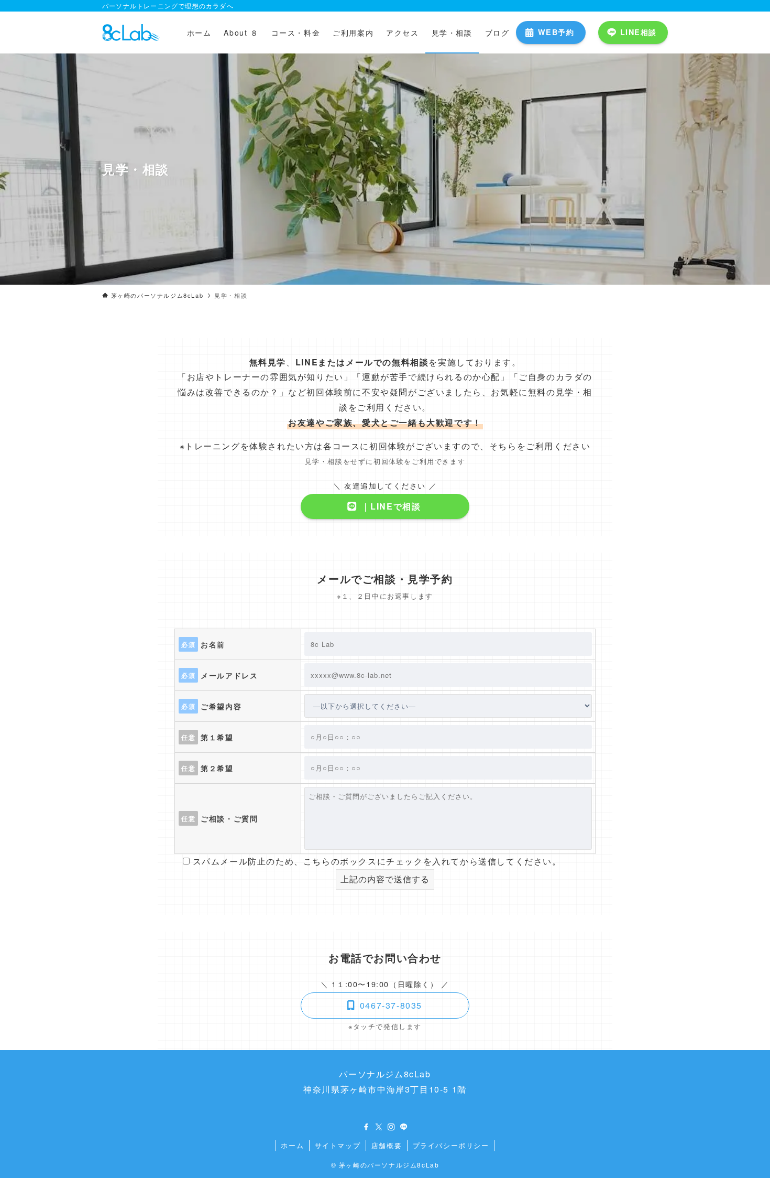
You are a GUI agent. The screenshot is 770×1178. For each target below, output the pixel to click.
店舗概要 (386, 1145)
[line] (404, 1127)
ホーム (292, 1145)
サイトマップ (338, 1145)
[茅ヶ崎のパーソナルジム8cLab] (131, 32)
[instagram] (391, 1127)
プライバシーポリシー (451, 1145)
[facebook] (366, 1127)
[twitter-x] (378, 1127)
